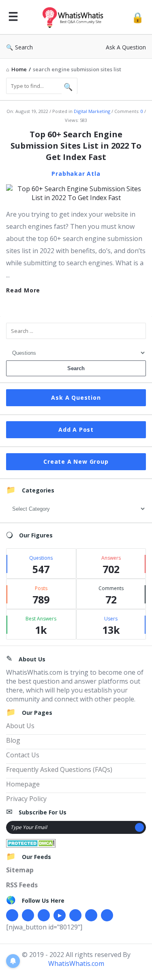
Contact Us (22, 754)
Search (24, 47)
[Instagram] (75, 915)
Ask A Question (126, 47)
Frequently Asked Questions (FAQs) (59, 769)
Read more (23, 290)
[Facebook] (12, 915)
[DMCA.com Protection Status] (31, 842)
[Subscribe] (139, 827)
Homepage (23, 784)
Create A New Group (75, 461)
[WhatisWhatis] (75, 17)
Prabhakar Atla (75, 173)
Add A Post (76, 429)
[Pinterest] (91, 915)
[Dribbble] (44, 915)
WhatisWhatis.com (76, 963)
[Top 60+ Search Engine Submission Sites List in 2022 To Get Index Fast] (76, 192)
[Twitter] (28, 915)
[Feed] (107, 915)
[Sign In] (137, 17)
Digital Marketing (92, 111)
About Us (20, 725)
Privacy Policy (26, 798)
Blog (13, 740)
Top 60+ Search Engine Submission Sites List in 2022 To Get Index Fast (76, 145)
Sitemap (20, 869)
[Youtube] (60, 915)
